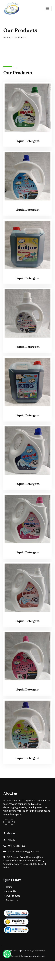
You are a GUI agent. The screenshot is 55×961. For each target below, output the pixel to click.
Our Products (13, 895)
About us (11, 891)
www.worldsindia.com (34, 955)
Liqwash (22, 950)
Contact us (12, 900)
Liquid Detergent (27, 141)
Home (6, 37)
